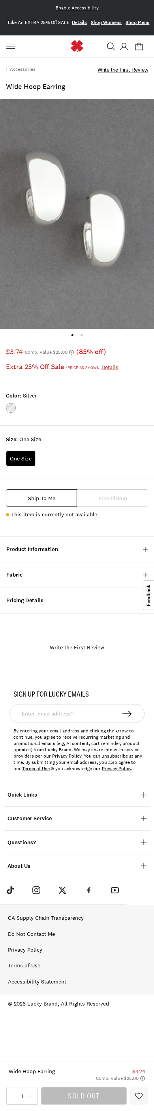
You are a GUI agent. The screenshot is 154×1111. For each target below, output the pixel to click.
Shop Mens (137, 22)
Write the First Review (123, 70)
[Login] (123, 46)
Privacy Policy (116, 768)
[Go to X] (62, 890)
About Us (19, 866)
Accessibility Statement (37, 981)
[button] (111, 46)
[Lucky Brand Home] (77, 46)
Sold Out (84, 1095)
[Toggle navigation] (11, 46)
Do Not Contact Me (31, 933)
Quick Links (22, 795)
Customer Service (30, 818)
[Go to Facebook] (89, 890)
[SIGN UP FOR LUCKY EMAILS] (127, 713)
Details (79, 22)
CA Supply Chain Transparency (46, 917)
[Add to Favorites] (139, 1096)
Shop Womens (106, 22)
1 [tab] (72, 335)
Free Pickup (112, 498)
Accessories (23, 69)
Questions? (22, 842)
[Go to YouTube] (115, 890)
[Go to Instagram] (36, 890)
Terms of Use (36, 768)
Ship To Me (41, 498)
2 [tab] (81, 335)
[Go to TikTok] (10, 890)
